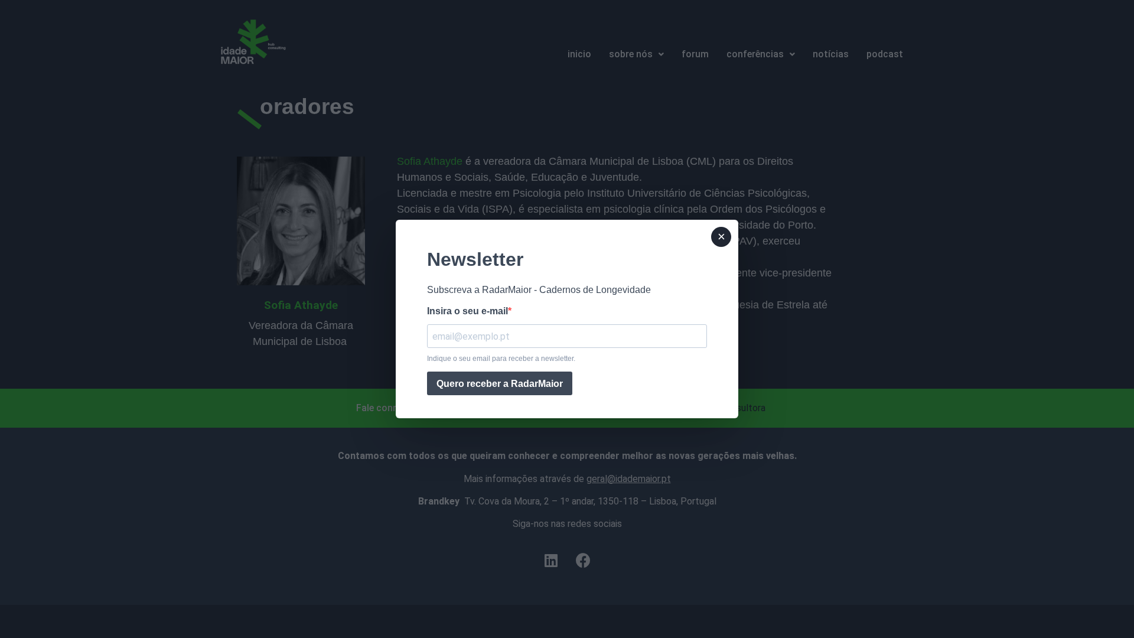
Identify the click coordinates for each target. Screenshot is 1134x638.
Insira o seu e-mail (467, 311)
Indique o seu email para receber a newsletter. (501, 358)
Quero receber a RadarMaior (499, 384)
